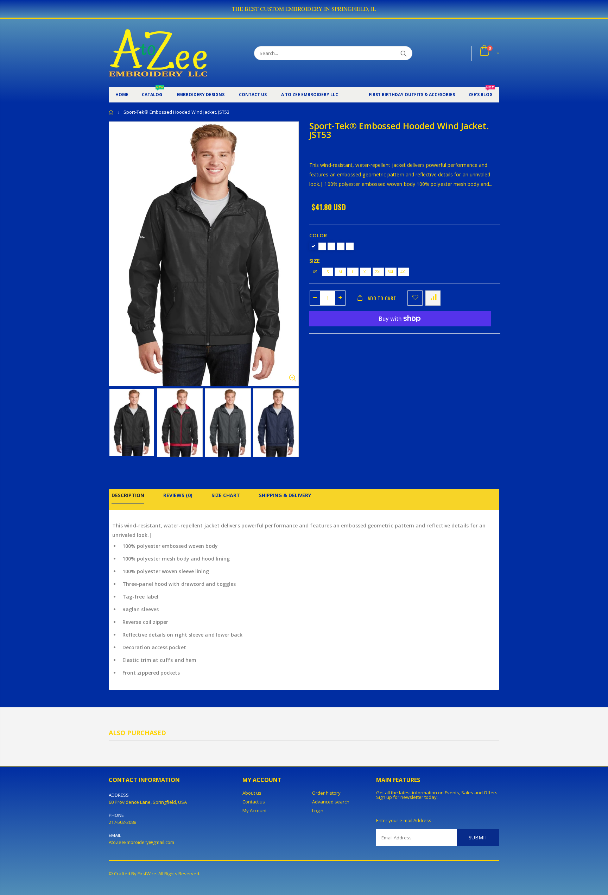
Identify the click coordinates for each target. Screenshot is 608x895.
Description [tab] (128, 495)
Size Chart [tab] (225, 495)
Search (403, 53)
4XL (403, 271)
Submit (478, 837)
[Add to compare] (433, 298)
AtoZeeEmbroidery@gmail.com (141, 842)
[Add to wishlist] (415, 298)
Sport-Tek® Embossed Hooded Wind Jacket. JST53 (399, 130)
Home (111, 112)
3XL (391, 271)
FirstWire (147, 873)
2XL (378, 271)
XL (365, 271)
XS (315, 271)
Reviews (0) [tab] (177, 495)
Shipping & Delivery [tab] (285, 495)
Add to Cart (382, 298)
